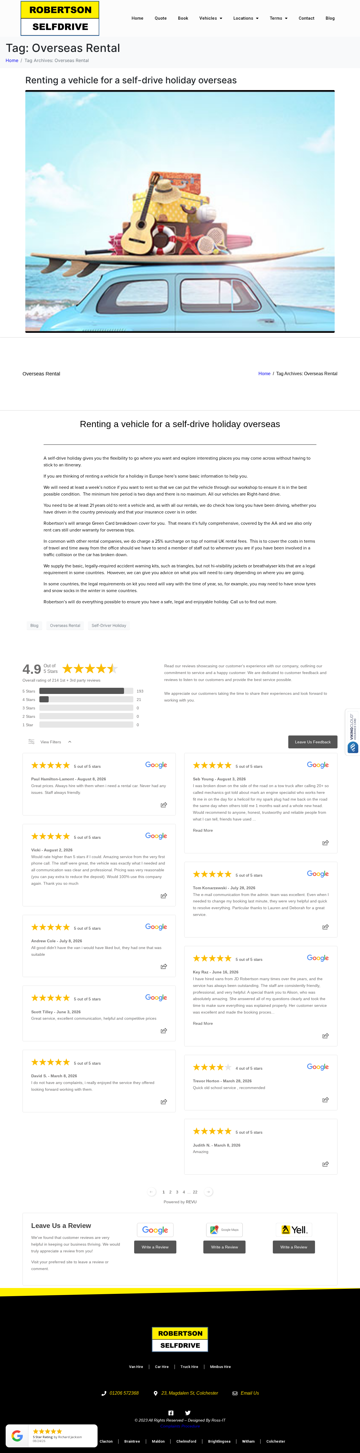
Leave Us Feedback (313, 742)
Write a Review (155, 1247)
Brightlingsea (219, 1441)
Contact (306, 18)
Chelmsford (186, 1441)
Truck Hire (189, 1367)
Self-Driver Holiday (109, 625)
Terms (276, 18)
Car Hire (162, 1367)
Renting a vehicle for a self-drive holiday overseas (131, 80)
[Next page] (208, 1192)
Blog (330, 18)
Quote (161, 18)
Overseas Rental (41, 374)
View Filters (50, 742)
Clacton (106, 1441)
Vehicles (208, 18)
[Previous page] (151, 1192)
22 (195, 1192)
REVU (191, 1202)
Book (183, 18)
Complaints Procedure (180, 1426)
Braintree (132, 1441)
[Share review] (164, 806)
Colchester (275, 1441)
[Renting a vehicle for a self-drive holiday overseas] (180, 211)
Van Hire (136, 1367)
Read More (203, 830)
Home (137, 18)
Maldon (158, 1441)
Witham (248, 1441)
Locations (243, 18)
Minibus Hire (220, 1367)
